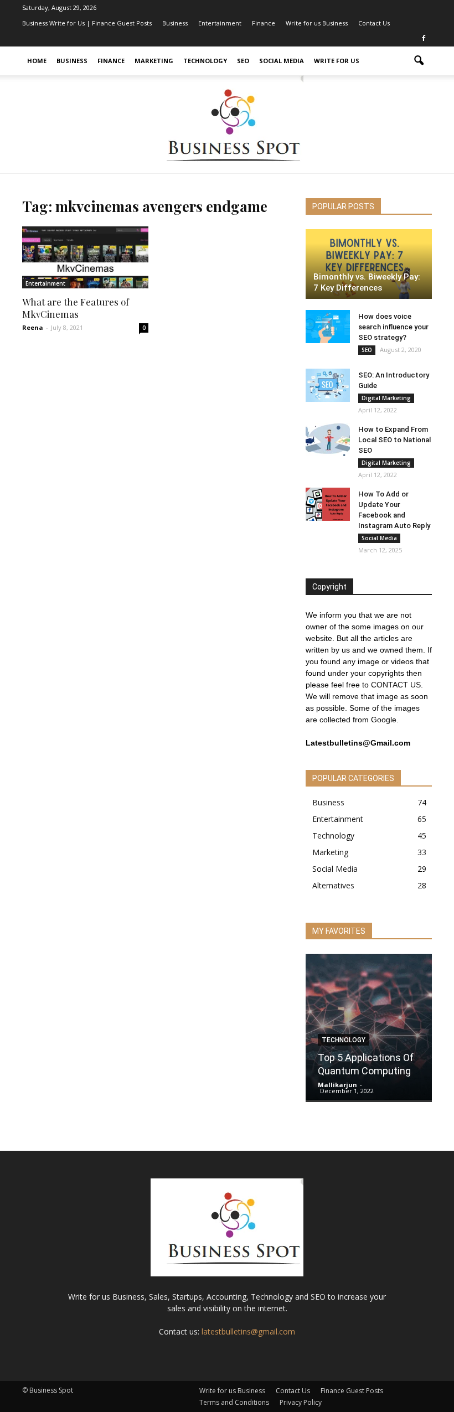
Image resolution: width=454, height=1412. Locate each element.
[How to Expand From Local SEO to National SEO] (328, 439)
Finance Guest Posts (352, 1390)
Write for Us (336, 60)
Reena (32, 327)
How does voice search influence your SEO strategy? (393, 327)
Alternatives (333, 885)
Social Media (281, 60)
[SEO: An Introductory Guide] (328, 385)
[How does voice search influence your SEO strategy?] (328, 326)
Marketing (154, 60)
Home (37, 60)
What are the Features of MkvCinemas (75, 308)
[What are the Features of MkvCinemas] (85, 257)
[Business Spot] (227, 124)
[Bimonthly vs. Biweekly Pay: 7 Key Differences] (369, 264)
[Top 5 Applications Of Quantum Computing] (369, 1027)
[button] (418, 61)
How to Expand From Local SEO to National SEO (394, 439)
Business (175, 23)
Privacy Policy (301, 1402)
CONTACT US (396, 684)
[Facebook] (423, 38)
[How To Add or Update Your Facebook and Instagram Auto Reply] (328, 504)
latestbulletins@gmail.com (248, 1331)
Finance (263, 23)
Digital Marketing (386, 398)
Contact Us (374, 23)
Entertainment (219, 23)
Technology (205, 60)
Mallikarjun (337, 1084)
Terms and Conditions (234, 1402)
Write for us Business (317, 23)
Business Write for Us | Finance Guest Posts (87, 23)
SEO (243, 60)
